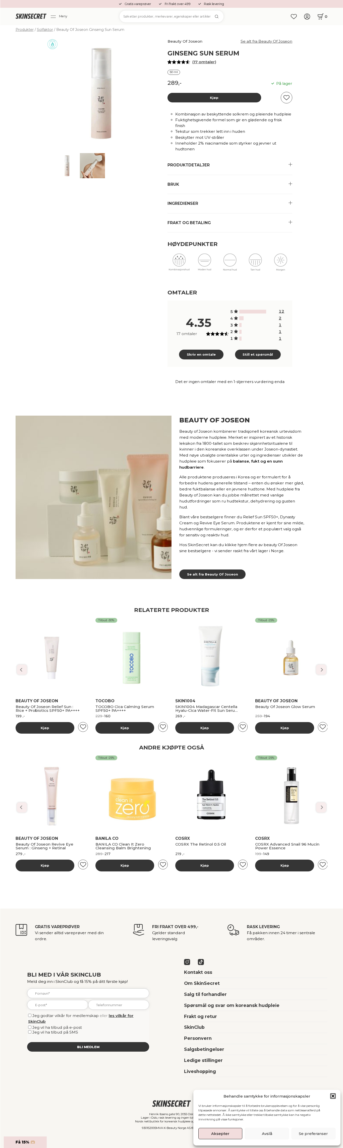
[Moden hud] (204, 264)
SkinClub (194, 1027)
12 (281, 311)
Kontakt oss (198, 972)
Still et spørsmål (258, 354)
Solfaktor (45, 29)
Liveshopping (200, 1071)
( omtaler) (204, 61)
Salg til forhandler (205, 994)
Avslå (267, 1133)
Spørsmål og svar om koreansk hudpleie (231, 1005)
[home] (31, 16)
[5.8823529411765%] (240, 325)
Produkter (25, 29)
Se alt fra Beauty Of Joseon (266, 41)
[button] (332, 1096)
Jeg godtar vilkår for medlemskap (65, 1015)
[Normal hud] (230, 264)
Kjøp (214, 98)
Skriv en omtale (201, 354)
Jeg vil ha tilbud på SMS (55, 1032)
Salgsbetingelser (204, 1049)
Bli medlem (88, 1047)
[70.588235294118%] (252, 311)
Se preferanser (313, 1133)
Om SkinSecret (202, 983)
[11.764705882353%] (241, 318)
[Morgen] (280, 264)
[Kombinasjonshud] (179, 264)
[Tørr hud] (255, 264)
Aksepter (220, 1133)
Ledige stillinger (203, 1060)
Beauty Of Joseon (184, 41)
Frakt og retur (200, 1016)
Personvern (198, 1038)
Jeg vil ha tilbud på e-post (57, 1027)
